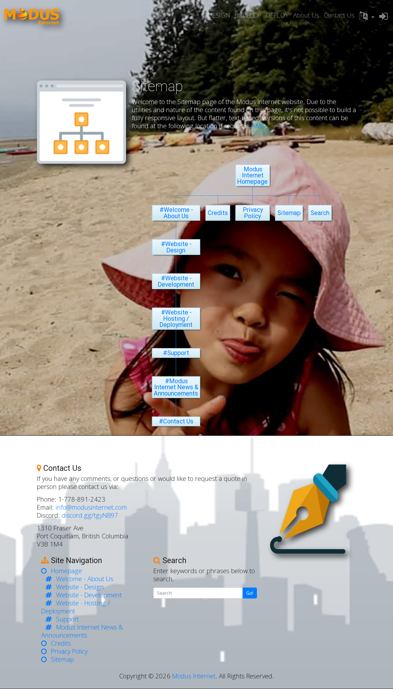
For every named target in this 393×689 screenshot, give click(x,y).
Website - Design (80, 586)
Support (67, 619)
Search (319, 212)
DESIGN (219, 15)
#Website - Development (176, 281)
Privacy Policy (253, 213)
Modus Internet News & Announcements (82, 631)
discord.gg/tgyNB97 (90, 515)
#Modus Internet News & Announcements (176, 387)
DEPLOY (277, 15)
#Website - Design (176, 247)
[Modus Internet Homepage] (31, 16)
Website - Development (89, 594)
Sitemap (289, 212)
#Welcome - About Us (176, 213)
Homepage (66, 570)
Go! (249, 593)
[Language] (367, 16)
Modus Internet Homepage (252, 175)
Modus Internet (193, 675)
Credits (218, 212)
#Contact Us (176, 421)
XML (258, 125)
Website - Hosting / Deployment (75, 606)
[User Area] (383, 16)
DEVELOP (248, 15)
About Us (306, 15)
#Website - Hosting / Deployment (175, 318)
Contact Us (339, 15)
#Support (176, 352)
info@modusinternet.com (91, 507)
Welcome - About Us (84, 578)
